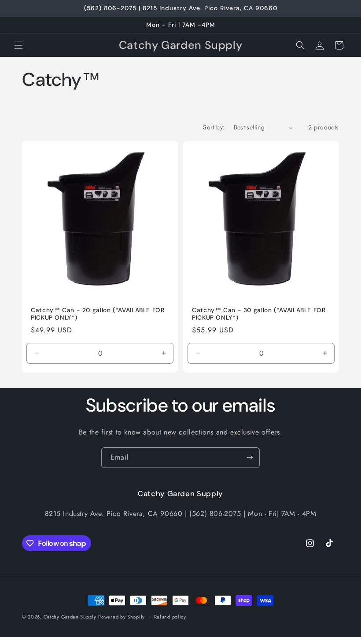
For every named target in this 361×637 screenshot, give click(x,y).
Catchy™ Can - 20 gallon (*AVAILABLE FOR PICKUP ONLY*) (98, 314)
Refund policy (170, 616)
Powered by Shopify (121, 616)
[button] (18, 45)
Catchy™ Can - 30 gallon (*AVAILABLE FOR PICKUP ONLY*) (259, 314)
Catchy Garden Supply (70, 616)
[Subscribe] (249, 457)
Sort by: (214, 127)
